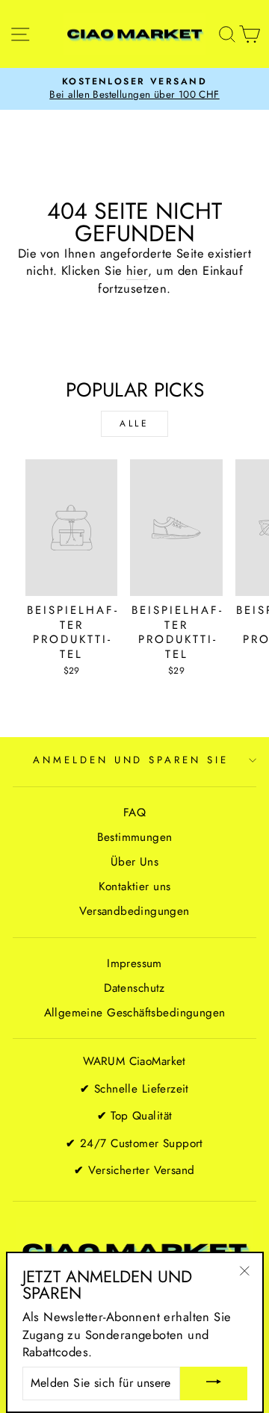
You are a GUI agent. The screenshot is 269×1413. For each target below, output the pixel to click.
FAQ (134, 812)
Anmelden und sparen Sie (131, 760)
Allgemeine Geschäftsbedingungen (135, 1012)
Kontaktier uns (135, 886)
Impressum (134, 963)
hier (137, 270)
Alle (134, 423)
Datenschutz (134, 988)
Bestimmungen (135, 837)
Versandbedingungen (134, 911)
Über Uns (134, 862)
